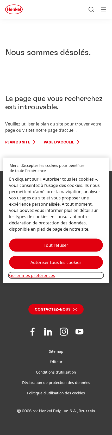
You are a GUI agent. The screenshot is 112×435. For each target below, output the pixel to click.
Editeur (56, 361)
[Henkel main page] (14, 9)
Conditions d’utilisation (56, 372)
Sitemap (56, 351)
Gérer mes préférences (32, 275)
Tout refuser (56, 245)
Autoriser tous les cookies (56, 262)
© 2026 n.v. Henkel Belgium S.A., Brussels (56, 411)
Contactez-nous (53, 309)
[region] (56, 220)
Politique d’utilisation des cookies (56, 392)
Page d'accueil (59, 142)
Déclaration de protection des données (56, 382)
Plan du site (17, 142)
